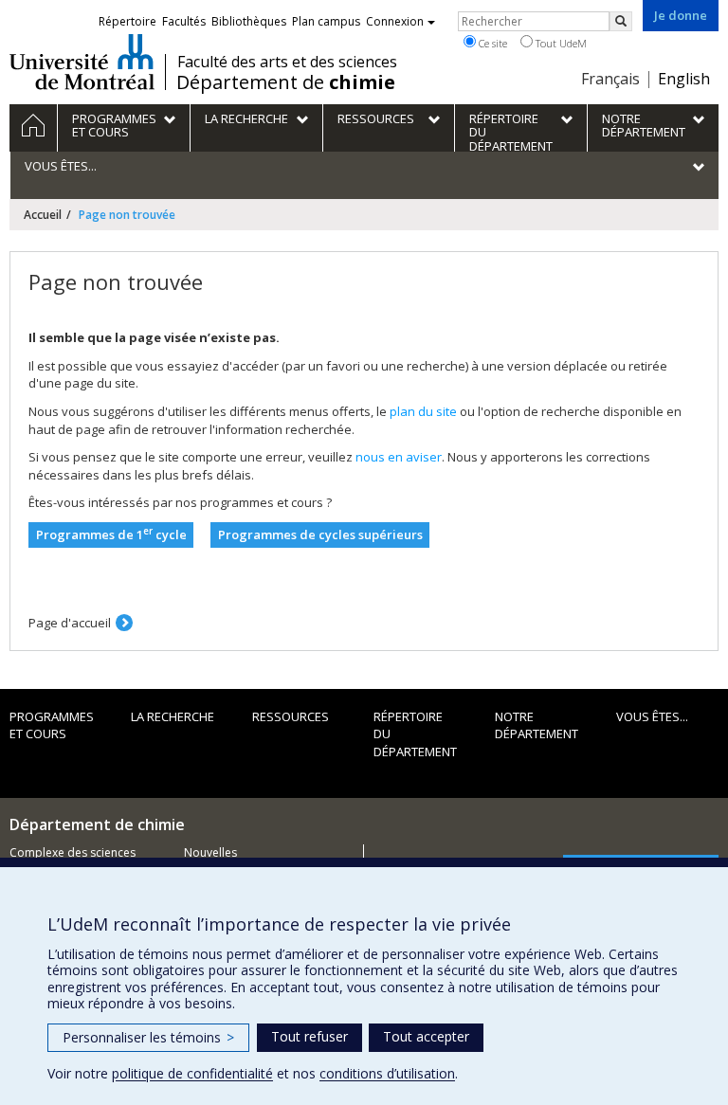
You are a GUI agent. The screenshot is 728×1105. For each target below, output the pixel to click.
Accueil (43, 215)
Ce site (491, 43)
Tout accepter (426, 1036)
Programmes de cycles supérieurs (320, 534)
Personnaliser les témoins (148, 1037)
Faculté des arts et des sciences (287, 61)
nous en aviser (398, 456)
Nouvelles (210, 852)
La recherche (172, 716)
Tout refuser (309, 1036)
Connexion (395, 21)
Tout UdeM (560, 43)
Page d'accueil (69, 622)
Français (610, 78)
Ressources (290, 716)
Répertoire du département (415, 734)
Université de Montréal (82, 61)
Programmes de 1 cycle (111, 534)
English (684, 78)
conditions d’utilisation (387, 1073)
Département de (285, 82)
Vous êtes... (652, 716)
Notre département (536, 725)
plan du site (423, 411)
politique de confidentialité (192, 1073)
